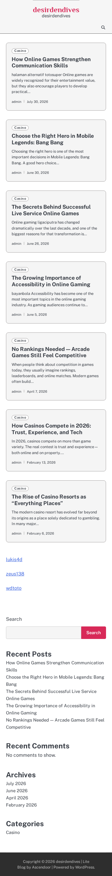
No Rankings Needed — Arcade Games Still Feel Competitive (51, 352)
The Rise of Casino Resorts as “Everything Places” (49, 499)
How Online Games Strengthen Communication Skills (51, 62)
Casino (20, 51)
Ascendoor (41, 867)
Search (14, 619)
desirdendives (56, 10)
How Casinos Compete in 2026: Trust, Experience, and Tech (51, 428)
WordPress (84, 867)
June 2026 (16, 790)
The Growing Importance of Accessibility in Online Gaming (51, 281)
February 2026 (21, 804)
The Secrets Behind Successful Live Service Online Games (51, 210)
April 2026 (17, 797)
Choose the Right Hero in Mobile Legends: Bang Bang (53, 139)
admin (16, 102)
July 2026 (16, 783)
